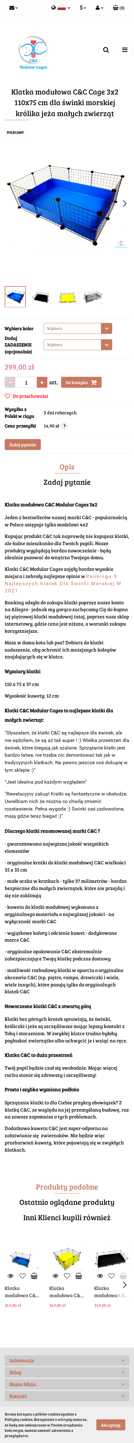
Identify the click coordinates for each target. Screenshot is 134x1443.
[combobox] (78, 328)
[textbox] (72, 328)
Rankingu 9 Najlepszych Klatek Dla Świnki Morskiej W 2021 (63, 583)
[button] (67, 1360)
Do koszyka (77, 382)
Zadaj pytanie (22, 445)
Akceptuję (111, 1425)
